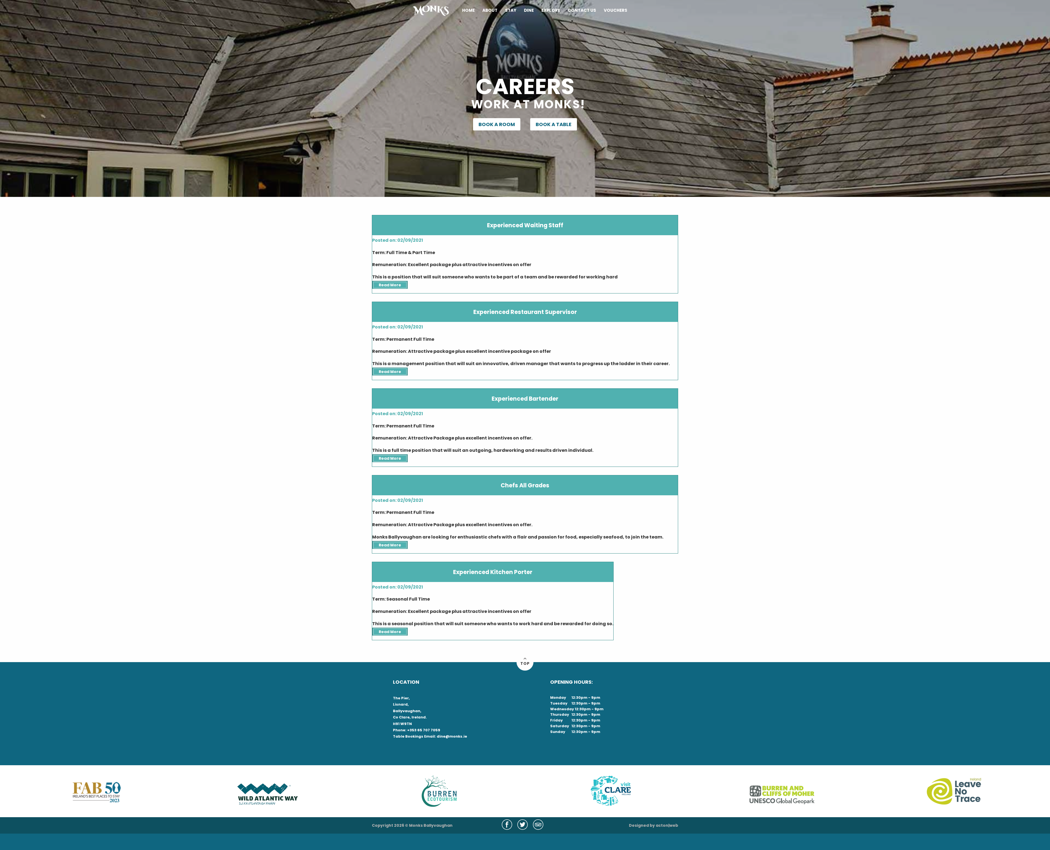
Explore (550, 10)
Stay (510, 10)
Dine (529, 10)
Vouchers (615, 10)
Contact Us (582, 10)
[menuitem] (468, 11)
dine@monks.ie (452, 736)
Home (468, 10)
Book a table (553, 124)
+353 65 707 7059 (423, 730)
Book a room (497, 124)
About (489, 10)
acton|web (667, 825)
